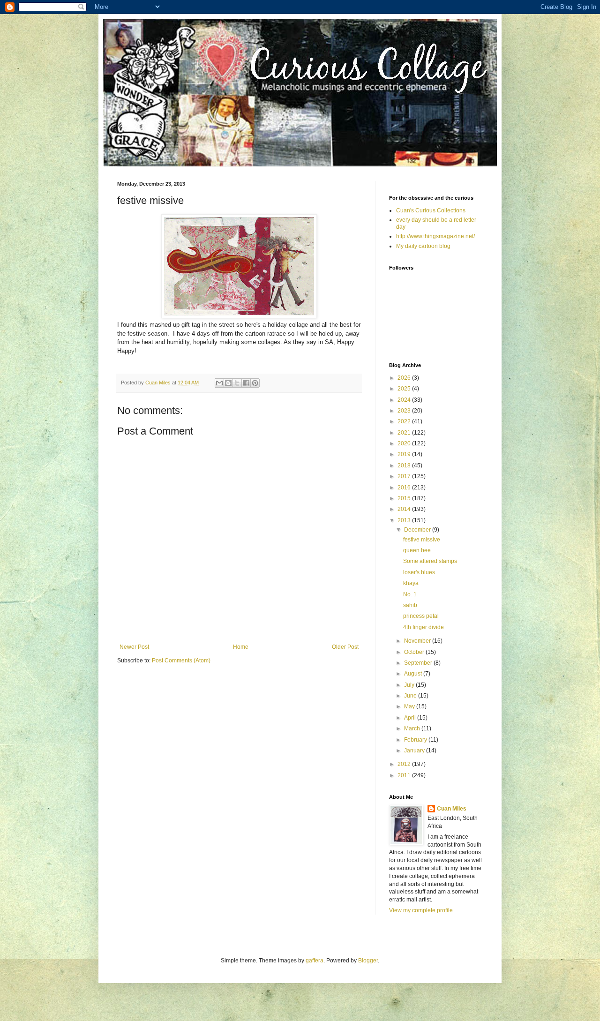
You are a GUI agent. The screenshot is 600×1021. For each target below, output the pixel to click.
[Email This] (219, 383)
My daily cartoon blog (423, 246)
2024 (405, 400)
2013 (405, 520)
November (418, 641)
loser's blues (419, 572)
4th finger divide (423, 627)
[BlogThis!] (228, 383)
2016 (405, 487)
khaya (411, 583)
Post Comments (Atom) (181, 660)
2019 (405, 454)
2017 (405, 476)
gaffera (314, 960)
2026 (405, 378)
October (415, 652)
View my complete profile (421, 910)
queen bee (417, 550)
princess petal (421, 616)
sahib (410, 605)
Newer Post (134, 647)
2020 (405, 443)
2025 (405, 388)
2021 (405, 432)
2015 (405, 498)
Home (240, 647)
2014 (405, 509)
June (411, 695)
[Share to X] (237, 383)
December (418, 529)
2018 (405, 465)
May (410, 706)
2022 (405, 421)
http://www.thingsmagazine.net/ (435, 236)
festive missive (421, 539)
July (410, 685)
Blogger (368, 960)
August (413, 673)
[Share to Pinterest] (255, 383)
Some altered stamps (430, 561)
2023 (405, 410)
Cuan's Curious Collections (430, 210)
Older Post (345, 647)
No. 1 (410, 594)
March (412, 728)
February (416, 739)
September (419, 663)
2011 (405, 775)
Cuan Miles (451, 808)
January (415, 750)
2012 (405, 764)
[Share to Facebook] (246, 383)
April (410, 717)
